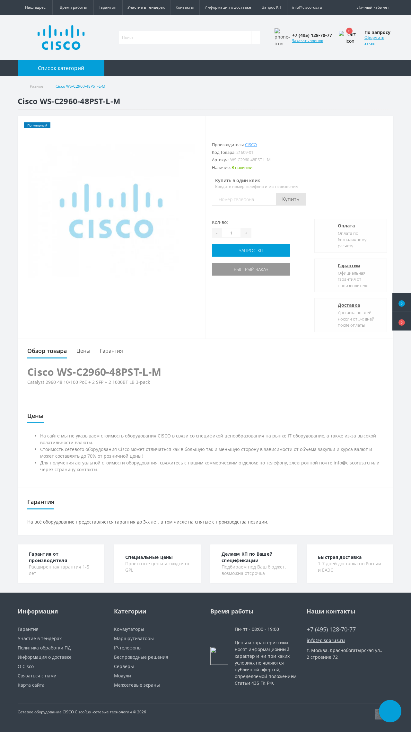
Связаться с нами (37, 676)
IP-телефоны (128, 648)
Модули (122, 676)
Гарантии (349, 265)
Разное (36, 86)
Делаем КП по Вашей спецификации (247, 557)
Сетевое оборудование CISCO (46, 712)
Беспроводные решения (141, 657)
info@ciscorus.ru (307, 7)
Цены (83, 350)
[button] (401, 321)
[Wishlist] (386, 125)
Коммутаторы (129, 629)
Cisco (251, 144)
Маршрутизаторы (134, 638)
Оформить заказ (374, 40)
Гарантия (108, 7)
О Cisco (26, 666)
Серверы (124, 666)
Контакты (185, 7)
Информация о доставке (228, 7)
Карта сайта (31, 685)
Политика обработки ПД (44, 648)
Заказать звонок (307, 40)
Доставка (349, 305)
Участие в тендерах (146, 7)
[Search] (255, 37)
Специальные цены (149, 557)
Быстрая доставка (340, 557)
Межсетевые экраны (137, 685)
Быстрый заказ (251, 269)
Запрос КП (271, 7)
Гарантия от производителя (48, 557)
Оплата (346, 226)
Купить (291, 199)
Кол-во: (220, 222)
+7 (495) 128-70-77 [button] (331, 629)
